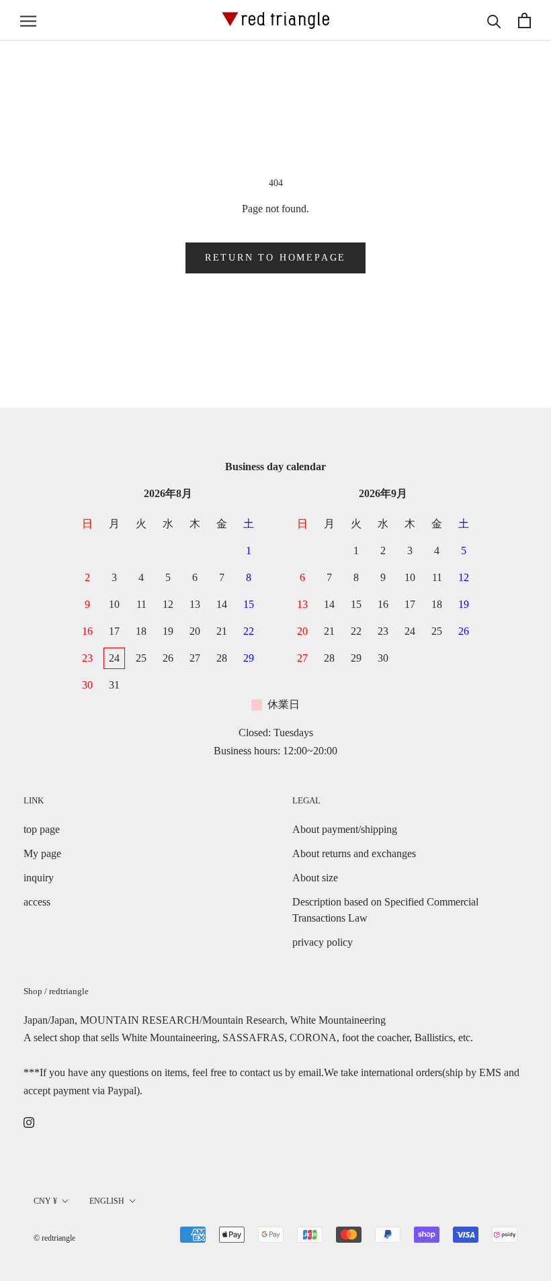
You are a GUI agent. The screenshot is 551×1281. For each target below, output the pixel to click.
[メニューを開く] (28, 21)
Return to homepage (275, 258)
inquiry (39, 877)
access (37, 902)
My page (42, 853)
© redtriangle (54, 1238)
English (106, 1201)
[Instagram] (29, 1122)
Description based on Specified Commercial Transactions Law (385, 910)
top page (42, 829)
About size (315, 877)
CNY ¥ (45, 1201)
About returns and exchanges (354, 853)
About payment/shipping (344, 829)
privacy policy (322, 942)
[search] (494, 20)
